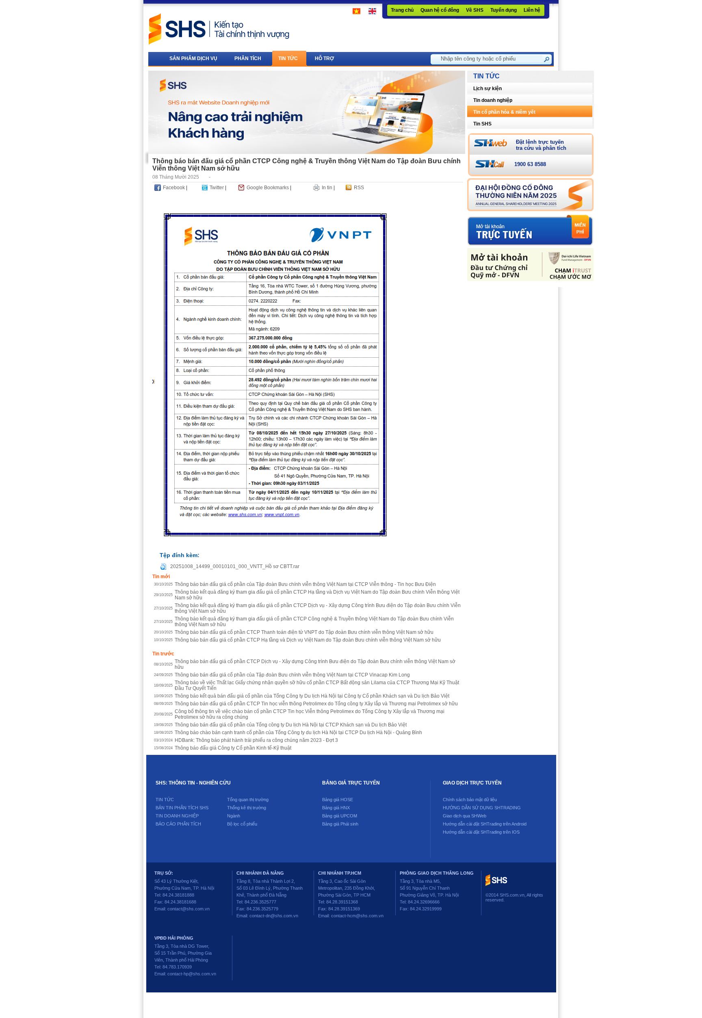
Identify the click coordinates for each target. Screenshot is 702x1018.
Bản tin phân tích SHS (182, 807)
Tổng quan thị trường (248, 799)
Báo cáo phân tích (178, 823)
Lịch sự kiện (487, 88)
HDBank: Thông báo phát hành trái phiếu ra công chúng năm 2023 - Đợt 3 (256, 740)
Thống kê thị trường (246, 807)
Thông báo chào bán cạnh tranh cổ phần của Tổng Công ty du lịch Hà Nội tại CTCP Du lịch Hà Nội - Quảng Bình (298, 732)
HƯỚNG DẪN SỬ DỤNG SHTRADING (482, 807)
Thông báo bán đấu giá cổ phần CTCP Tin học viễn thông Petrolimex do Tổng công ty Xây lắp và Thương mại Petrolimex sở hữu (316, 704)
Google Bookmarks (268, 187)
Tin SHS (482, 124)
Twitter (217, 187)
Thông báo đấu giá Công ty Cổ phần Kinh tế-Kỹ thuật (233, 748)
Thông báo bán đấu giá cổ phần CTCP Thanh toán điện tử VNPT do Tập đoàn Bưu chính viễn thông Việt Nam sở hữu (304, 632)
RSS (359, 187)
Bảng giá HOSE (337, 799)
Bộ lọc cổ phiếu (242, 823)
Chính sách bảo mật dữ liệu (470, 799)
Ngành (233, 815)
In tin (327, 187)
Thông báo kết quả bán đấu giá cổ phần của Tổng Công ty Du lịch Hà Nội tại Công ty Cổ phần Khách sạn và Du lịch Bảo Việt (312, 696)
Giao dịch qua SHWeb (464, 815)
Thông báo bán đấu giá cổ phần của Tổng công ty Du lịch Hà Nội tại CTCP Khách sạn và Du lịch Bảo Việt (291, 725)
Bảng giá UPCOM (339, 815)
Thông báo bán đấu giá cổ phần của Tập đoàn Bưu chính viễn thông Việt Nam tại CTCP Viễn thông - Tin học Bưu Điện (305, 584)
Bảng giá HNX (336, 807)
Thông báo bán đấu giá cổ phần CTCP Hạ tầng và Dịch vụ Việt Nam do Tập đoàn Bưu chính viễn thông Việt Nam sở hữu (308, 640)
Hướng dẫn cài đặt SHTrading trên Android (484, 823)
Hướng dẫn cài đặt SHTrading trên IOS (481, 832)
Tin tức (165, 799)
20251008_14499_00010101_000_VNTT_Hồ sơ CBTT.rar (234, 566)
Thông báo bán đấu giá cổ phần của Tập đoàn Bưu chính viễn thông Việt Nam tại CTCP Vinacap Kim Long (292, 675)
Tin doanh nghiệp (492, 100)
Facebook (174, 187)
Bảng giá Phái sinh (340, 823)
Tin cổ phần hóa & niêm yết (504, 112)
